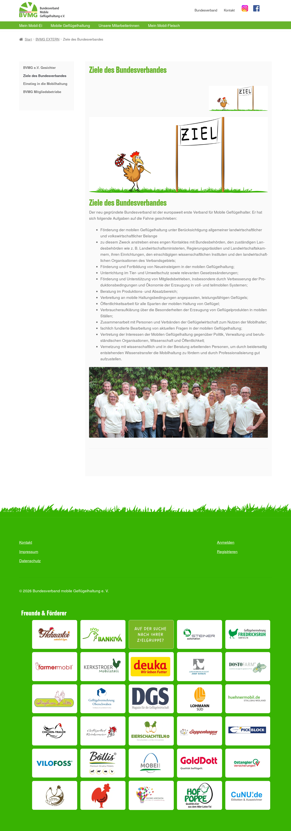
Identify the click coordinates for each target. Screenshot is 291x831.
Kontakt (229, 10)
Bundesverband (206, 10)
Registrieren (227, 551)
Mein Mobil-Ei (30, 25)
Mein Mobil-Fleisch (164, 25)
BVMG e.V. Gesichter (39, 67)
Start (28, 39)
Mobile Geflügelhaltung (70, 25)
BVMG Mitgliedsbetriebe (42, 91)
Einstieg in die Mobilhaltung (45, 83)
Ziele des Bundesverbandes (44, 75)
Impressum (28, 551)
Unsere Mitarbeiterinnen (119, 25)
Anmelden (225, 542)
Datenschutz (30, 560)
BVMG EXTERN (47, 39)
